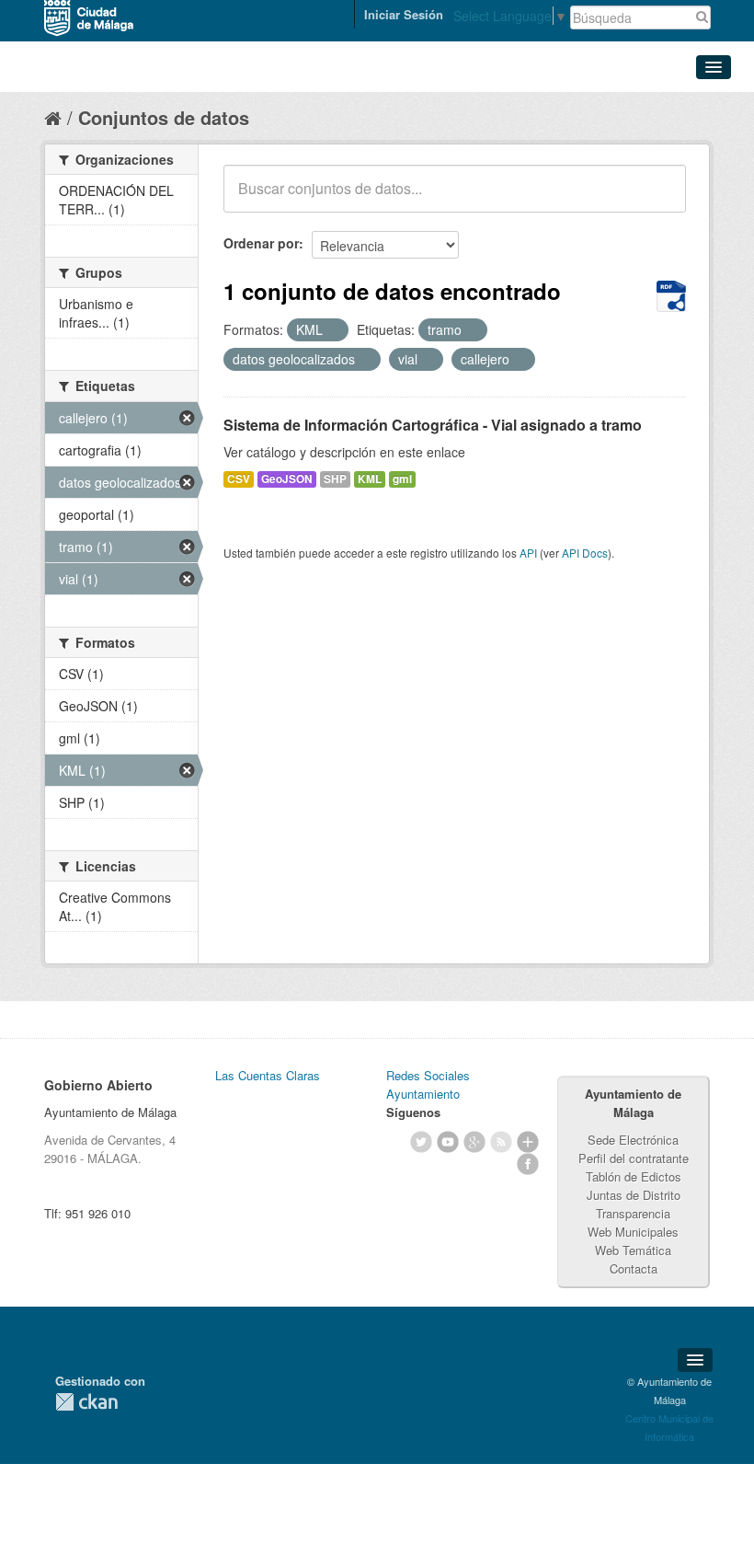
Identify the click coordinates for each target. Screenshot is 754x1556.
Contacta (633, 1268)
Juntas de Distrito (633, 1195)
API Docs (585, 552)
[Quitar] (332, 330)
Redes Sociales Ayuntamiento (428, 1084)
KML (370, 479)
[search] (659, 199)
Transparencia (633, 1213)
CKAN (86, 1402)
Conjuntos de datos (163, 117)
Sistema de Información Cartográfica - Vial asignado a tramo (432, 424)
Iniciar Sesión (403, 14)
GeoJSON (287, 479)
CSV (238, 479)
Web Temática (633, 1250)
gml (402, 479)
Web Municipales (633, 1231)
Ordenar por (261, 243)
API (528, 552)
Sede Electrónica (633, 1139)
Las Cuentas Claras (267, 1075)
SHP (335, 479)
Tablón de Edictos (633, 1176)
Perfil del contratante (633, 1158)
